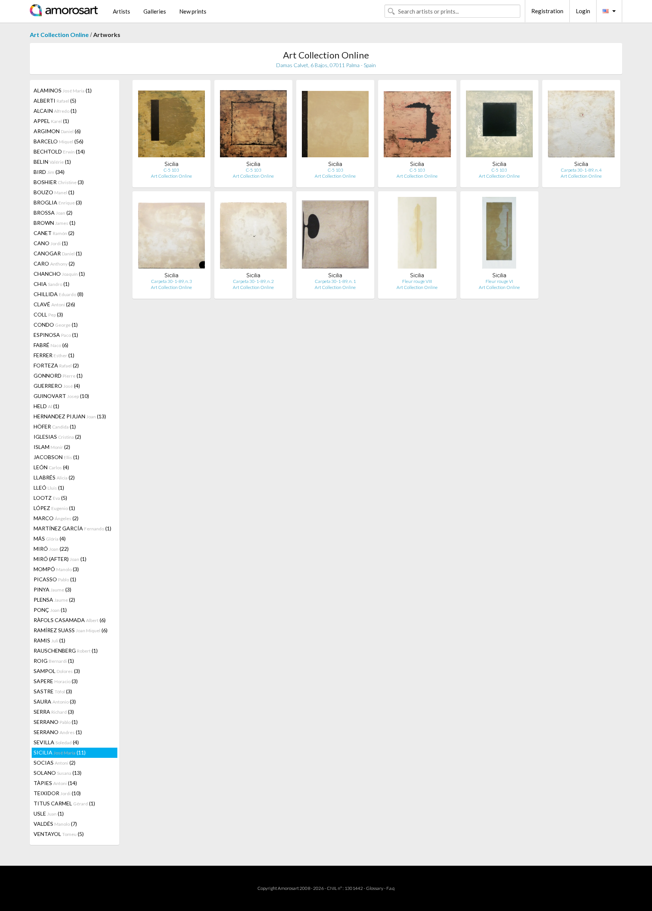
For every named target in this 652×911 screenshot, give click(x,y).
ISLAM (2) (52, 447)
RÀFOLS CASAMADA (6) (70, 620)
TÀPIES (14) (55, 783)
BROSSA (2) (53, 212)
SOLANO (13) (58, 773)
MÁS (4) (50, 538)
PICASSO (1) (55, 579)
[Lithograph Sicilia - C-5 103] (171, 123)
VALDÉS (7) (55, 823)
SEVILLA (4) (56, 742)
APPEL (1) (51, 121)
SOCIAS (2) (54, 762)
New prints (192, 11)
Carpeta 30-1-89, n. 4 (581, 170)
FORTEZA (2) (56, 365)
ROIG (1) (54, 661)
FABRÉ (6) (51, 345)
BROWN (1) (54, 223)
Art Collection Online (59, 34)
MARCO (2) (56, 518)
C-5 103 (171, 170)
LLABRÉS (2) (54, 477)
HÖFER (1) (55, 426)
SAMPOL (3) (57, 671)
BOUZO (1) (54, 192)
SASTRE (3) (53, 691)
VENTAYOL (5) (59, 834)
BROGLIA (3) (58, 202)
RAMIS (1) (49, 640)
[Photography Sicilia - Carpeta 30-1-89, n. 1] (335, 234)
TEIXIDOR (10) (57, 793)
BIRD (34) (49, 172)
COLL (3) (48, 314)
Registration (547, 11)
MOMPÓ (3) (56, 569)
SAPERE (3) (56, 681)
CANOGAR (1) (58, 253)
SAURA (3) (55, 701)
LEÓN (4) (51, 467)
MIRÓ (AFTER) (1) (60, 559)
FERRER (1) (54, 355)
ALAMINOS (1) (63, 90)
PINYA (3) (52, 589)
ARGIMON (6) (57, 131)
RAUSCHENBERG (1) (66, 650)
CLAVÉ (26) (54, 304)
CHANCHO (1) (59, 273)
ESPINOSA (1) (56, 335)
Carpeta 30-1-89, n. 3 (171, 281)
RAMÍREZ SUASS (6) (71, 630)
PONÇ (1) (50, 610)
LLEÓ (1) (49, 487)
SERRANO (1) (56, 722)
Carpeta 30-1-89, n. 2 (253, 281)
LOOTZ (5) (50, 498)
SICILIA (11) (60, 752)
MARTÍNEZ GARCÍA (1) (72, 528)
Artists (121, 11)
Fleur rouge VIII (417, 281)
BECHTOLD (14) (59, 151)
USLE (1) (49, 813)
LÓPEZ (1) (54, 508)
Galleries (154, 11)
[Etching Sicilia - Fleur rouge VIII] (417, 234)
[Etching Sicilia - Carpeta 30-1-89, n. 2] (253, 234)
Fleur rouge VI (499, 281)
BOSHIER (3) (59, 182)
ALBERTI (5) (55, 100)
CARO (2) (54, 263)
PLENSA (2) (54, 599)
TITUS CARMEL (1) (64, 803)
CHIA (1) (51, 284)
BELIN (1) (52, 161)
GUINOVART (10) (61, 396)
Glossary (374, 888)
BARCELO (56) (58, 141)
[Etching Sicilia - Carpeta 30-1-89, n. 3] (171, 234)
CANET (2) (54, 233)
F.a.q (390, 888)
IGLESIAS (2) (57, 436)
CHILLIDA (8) (58, 294)
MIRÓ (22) (51, 548)
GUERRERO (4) (57, 386)
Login (583, 11)
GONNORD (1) (58, 375)
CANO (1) (51, 243)
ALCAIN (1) (55, 111)
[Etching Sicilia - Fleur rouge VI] (499, 234)
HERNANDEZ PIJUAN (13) (70, 416)
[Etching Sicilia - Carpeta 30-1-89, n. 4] (581, 123)
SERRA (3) (54, 711)
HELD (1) (46, 406)
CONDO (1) (56, 324)
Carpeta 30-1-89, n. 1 (335, 281)
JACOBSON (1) (56, 457)
